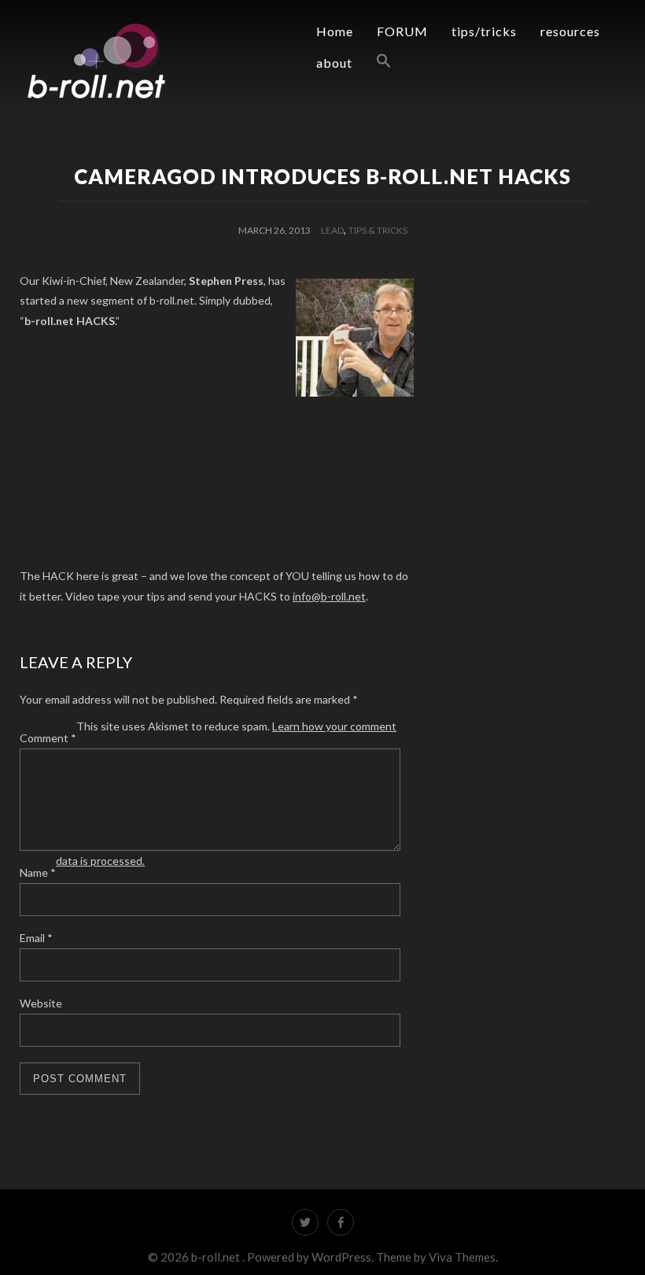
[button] (372, 61)
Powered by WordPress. (311, 1257)
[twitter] (305, 1222)
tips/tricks (484, 31)
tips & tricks (377, 230)
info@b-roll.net (329, 596)
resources (570, 31)
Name (38, 872)
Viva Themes (462, 1257)
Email (36, 937)
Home (334, 31)
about (334, 62)
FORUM (402, 31)
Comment (48, 738)
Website (41, 1003)
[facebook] (340, 1222)
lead (332, 230)
